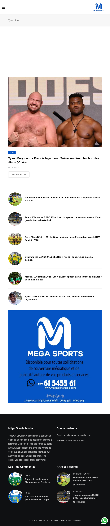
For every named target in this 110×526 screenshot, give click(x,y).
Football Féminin (81, 474)
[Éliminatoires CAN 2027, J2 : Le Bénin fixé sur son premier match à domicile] (15, 258)
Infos (27, 476)
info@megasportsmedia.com (77, 435)
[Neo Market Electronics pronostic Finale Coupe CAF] (15, 496)
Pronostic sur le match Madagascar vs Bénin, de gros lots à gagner (38, 482)
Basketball (79, 491)
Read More (17, 174)
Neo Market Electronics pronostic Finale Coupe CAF (37, 500)
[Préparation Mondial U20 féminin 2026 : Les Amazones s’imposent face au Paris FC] (15, 199)
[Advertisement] (55, 46)
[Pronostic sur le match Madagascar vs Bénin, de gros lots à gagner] (15, 479)
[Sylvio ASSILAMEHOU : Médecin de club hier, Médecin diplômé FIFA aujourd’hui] (15, 298)
